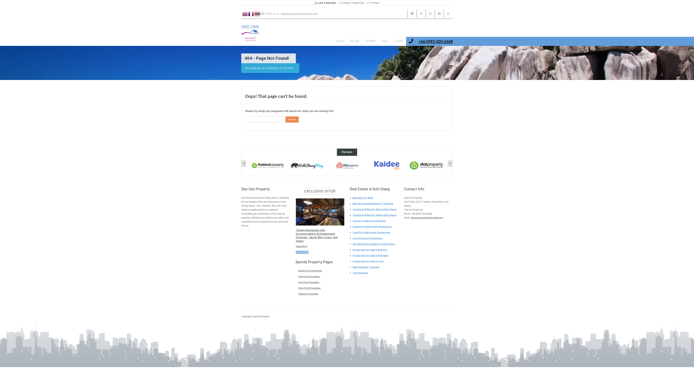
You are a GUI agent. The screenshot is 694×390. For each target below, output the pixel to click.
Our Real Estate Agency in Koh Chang (374, 244)
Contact (398, 41)
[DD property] (341, 165)
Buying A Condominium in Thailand (373, 203)
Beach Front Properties (310, 270)
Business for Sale (363, 197)
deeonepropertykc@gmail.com (299, 13)
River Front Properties (309, 288)
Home (340, 41)
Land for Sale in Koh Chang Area (371, 232)
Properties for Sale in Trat (368, 261)
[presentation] (243, 163)
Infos (385, 41)
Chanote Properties (308, 293)
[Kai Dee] (381, 165)
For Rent (371, 41)
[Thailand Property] (262, 165)
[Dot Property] (420, 165)
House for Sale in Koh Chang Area (372, 226)
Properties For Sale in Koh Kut (370, 249)
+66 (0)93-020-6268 (436, 42)
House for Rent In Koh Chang (369, 221)
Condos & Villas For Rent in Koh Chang (375, 209)
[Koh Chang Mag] (301, 166)
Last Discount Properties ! (368, 238)
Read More (301, 246)
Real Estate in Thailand (366, 267)
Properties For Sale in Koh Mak (370, 255)
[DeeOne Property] (250, 35)
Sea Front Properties (309, 276)
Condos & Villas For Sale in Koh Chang (374, 215)
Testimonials (360, 273)
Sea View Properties (308, 282)
